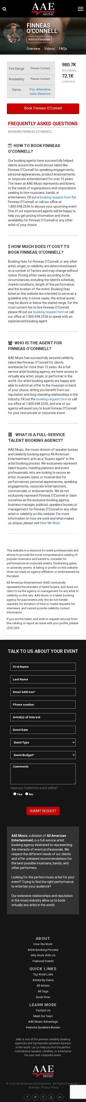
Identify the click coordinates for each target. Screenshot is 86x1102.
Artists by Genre (43, 980)
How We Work (50, 523)
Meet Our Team (43, 1016)
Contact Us (43, 1010)
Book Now (43, 997)
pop (32, 89)
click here (13, 627)
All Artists (43, 985)
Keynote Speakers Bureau (43, 1027)
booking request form (55, 197)
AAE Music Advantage (43, 1021)
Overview (33, 49)
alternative (43, 89)
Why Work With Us (43, 955)
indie (33, 93)
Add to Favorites (39, 39)
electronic (44, 93)
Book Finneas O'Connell (43, 108)
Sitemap (33, 1087)
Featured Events (43, 961)
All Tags (43, 991)
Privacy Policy (49, 1087)
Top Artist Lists (43, 974)
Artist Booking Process (43, 950)
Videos (49, 49)
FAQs (63, 49)
